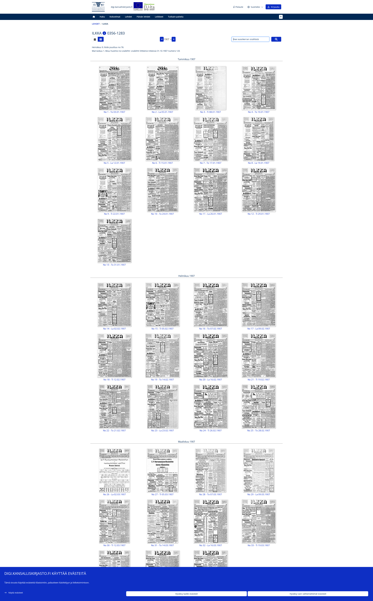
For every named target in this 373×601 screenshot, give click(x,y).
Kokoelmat (115, 16)
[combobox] (168, 39)
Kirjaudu (274, 7)
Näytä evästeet (15, 592)
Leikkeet (159, 16)
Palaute (239, 7)
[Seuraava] (174, 39)
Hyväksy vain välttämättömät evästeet (308, 593)
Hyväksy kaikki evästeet (186, 593)
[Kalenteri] (95, 39)
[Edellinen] (162, 39)
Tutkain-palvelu (175, 16)
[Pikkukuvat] (101, 39)
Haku (102, 16)
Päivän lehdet (143, 16)
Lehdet (128, 16)
